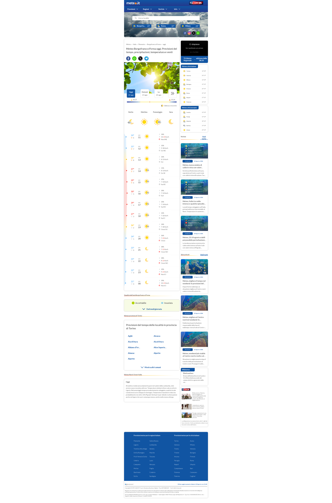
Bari (191, 468)
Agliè (130, 336)
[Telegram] (146, 58)
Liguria (136, 445)
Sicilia (136, 476)
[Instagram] (189, 33)
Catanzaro (193, 472)
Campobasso (178, 468)
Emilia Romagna (139, 453)
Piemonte (137, 441)
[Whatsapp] (134, 58)
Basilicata (137, 472)
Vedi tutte (204, 138)
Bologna (193, 453)
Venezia (192, 449)
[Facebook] (185, 33)
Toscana (152, 456)
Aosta (192, 441)
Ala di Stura (133, 342)
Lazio (151, 460)
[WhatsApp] (198, 33)
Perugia (176, 460)
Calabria (152, 472)
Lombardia (153, 445)
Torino (176, 441)
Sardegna (152, 476)
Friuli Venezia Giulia (140, 456)
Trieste (176, 453)
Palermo (177, 476)
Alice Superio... (160, 347)
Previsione (188, 277)
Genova (176, 445)
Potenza (177, 472)
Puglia (151, 468)
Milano (192, 445)
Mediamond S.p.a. (138, 494)
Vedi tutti (204, 255)
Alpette (157, 353)
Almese (131, 353)
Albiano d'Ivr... (134, 347)
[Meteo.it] (133, 3)
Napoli (176, 464)
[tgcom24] (196, 3)
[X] (193, 33)
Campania (137, 464)
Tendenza (187, 161)
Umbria (136, 460)
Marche (152, 453)
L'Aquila (192, 464)
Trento (176, 449)
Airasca (157, 336)
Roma (192, 460)
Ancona (176, 456)
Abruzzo (152, 464)
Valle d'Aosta (153, 441)
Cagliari (192, 476)
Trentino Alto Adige (140, 449)
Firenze (192, 456)
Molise (136, 468)
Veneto (151, 449)
